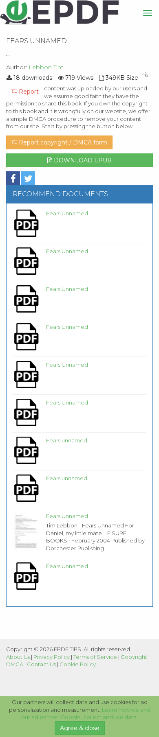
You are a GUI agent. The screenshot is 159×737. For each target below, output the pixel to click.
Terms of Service (95, 657)
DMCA (14, 664)
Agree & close (79, 728)
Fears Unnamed (67, 213)
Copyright (134, 657)
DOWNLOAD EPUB (82, 160)
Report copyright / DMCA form (62, 142)
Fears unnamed (66, 440)
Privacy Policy (51, 657)
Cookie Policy (78, 664)
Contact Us (41, 664)
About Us (18, 657)
